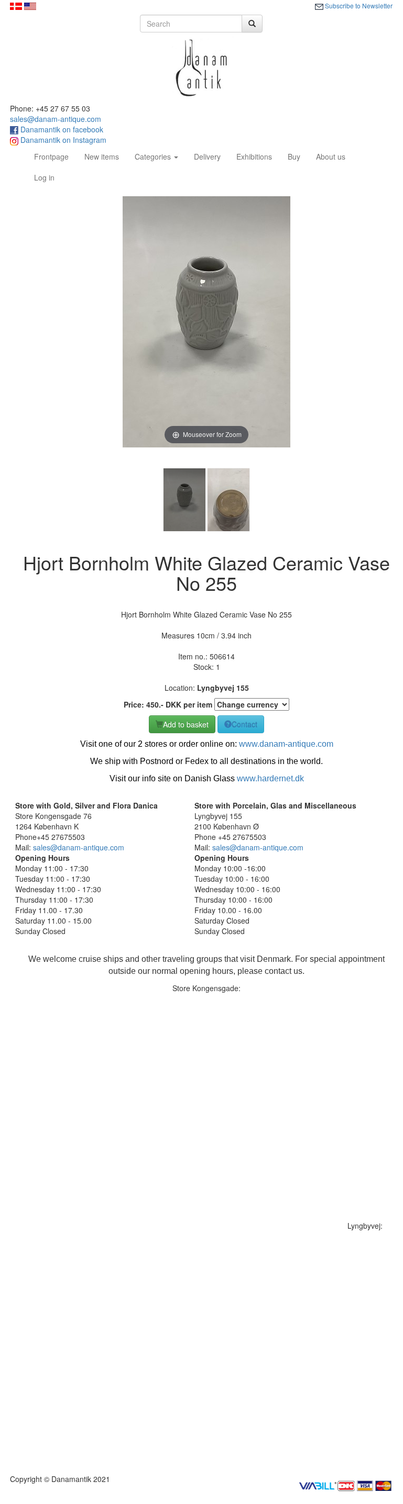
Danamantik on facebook (60, 129)
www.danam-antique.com (286, 743)
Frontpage (55, 156)
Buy (294, 156)
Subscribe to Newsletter (358, 5)
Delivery (207, 156)
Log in (44, 177)
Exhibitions (254, 156)
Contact (244, 724)
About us (330, 156)
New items (101, 156)
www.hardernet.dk (270, 778)
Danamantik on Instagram (62, 139)
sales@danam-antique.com (55, 119)
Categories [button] (154, 156)
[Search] (252, 23)
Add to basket (186, 724)
